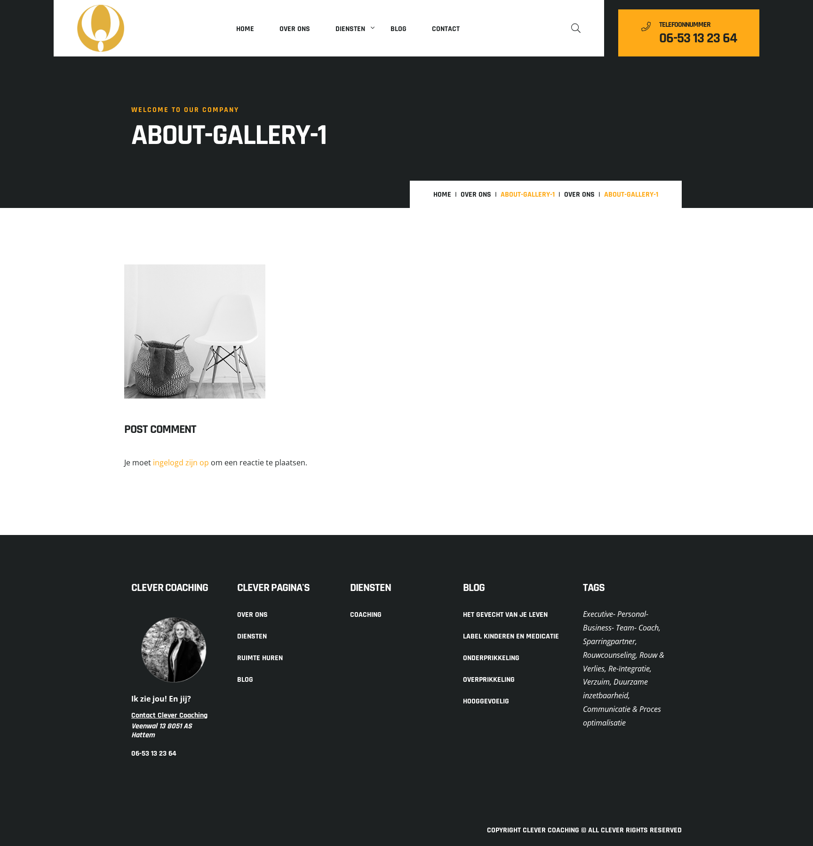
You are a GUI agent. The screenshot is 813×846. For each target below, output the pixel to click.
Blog (398, 29)
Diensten (350, 29)
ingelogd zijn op (181, 462)
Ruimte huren (260, 658)
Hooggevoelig (486, 701)
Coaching (366, 615)
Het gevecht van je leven (505, 615)
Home (245, 29)
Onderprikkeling (491, 658)
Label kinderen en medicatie (511, 636)
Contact (446, 29)
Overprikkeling (489, 680)
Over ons (294, 29)
